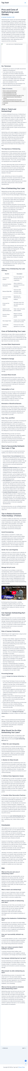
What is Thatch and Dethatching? (10, 90)
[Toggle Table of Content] (23, 89)
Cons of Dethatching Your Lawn (10, 93)
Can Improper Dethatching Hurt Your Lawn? (12, 99)
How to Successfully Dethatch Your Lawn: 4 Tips (13, 95)
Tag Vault (5, 3)
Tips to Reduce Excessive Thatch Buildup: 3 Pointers (12, 97)
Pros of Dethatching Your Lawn (9, 92)
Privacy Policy (21, 1067)
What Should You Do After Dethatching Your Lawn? (14, 101)
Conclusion (5, 102)
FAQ (4, 104)
